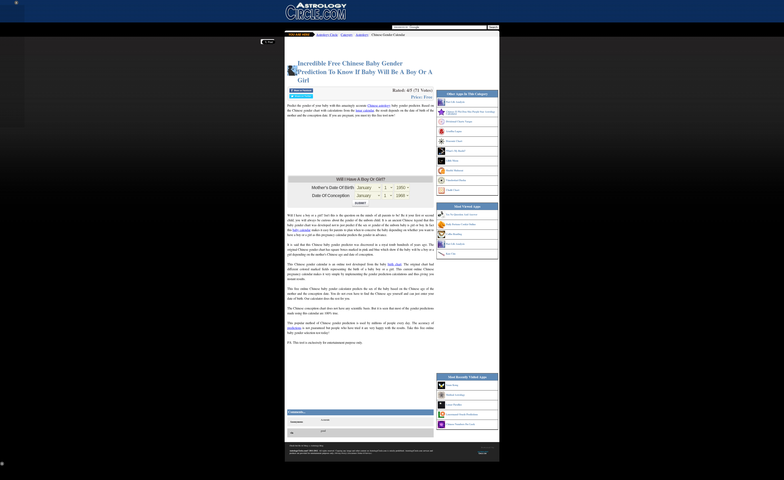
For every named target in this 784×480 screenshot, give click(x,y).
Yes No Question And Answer (461, 214)
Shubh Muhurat (454, 170)
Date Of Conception (332, 195)
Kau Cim (450, 253)
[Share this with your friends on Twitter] (301, 97)
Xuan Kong (452, 385)
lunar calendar (365, 110)
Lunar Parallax (454, 404)
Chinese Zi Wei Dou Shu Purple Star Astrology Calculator (470, 112)
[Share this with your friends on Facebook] (301, 91)
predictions (294, 328)
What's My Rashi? (456, 151)
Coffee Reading (454, 234)
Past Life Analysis (455, 102)
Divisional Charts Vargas (459, 121)
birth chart (394, 264)
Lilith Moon (452, 160)
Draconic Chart (454, 141)
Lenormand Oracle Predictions (462, 414)
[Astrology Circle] (316, 11)
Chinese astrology (379, 105)
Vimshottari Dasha (456, 180)
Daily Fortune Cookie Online (461, 224)
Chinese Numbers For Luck (460, 424)
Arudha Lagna (454, 131)
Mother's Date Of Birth (333, 187)
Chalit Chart (452, 190)
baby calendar (302, 230)
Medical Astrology (455, 395)
